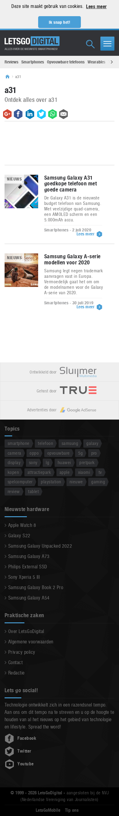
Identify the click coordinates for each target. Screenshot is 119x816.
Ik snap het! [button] (59, 22)
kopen (13, 472)
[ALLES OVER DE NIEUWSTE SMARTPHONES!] (32, 41)
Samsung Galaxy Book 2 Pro (35, 587)
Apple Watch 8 (22, 525)
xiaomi (84, 472)
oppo (34, 453)
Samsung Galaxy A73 (29, 556)
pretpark (87, 462)
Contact (15, 662)
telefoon (45, 443)
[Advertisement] (59, 144)
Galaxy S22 (19, 536)
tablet (33, 491)
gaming (98, 481)
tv (100, 472)
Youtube (25, 764)
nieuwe (76, 481)
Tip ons (72, 810)
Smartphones (32, 61)
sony (33, 462)
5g (80, 453)
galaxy (92, 443)
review (14, 491)
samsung (70, 443)
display (14, 462)
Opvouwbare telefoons (66, 61)
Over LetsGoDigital (26, 631)
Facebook (26, 738)
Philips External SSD (27, 567)
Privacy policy (21, 652)
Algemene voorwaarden (30, 642)
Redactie (16, 673)
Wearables (96, 61)
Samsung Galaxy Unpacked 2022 (40, 546)
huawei (64, 462)
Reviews (11, 61)
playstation (51, 481)
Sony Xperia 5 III (24, 577)
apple (65, 472)
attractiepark (39, 472)
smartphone (19, 443)
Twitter (24, 751)
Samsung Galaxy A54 (29, 598)
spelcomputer (20, 481)
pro (94, 453)
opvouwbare (58, 453)
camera (14, 453)
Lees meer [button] (96, 6)
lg (47, 462)
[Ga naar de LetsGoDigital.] (9, 77)
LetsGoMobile (48, 810)
